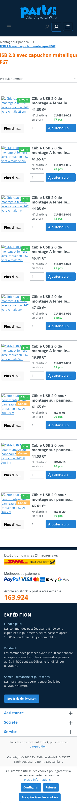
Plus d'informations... (38, 780)
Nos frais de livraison (22, 698)
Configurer (31, 787)
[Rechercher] (47, 26)
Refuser (51, 787)
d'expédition (38, 746)
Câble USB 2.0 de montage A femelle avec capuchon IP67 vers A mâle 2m (50, 249)
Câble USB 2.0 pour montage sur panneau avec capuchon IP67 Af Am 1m (52, 447)
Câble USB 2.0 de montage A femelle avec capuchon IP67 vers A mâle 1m (50, 199)
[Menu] (9, 26)
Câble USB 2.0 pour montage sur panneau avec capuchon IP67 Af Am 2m (52, 496)
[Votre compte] (56, 27)
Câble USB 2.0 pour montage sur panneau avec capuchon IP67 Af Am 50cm (52, 397)
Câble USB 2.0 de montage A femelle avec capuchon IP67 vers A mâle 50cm (50, 150)
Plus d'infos (13, 128)
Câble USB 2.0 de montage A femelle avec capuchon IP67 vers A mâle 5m (50, 348)
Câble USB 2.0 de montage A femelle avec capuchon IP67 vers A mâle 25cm (50, 100)
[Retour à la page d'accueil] (38, 12)
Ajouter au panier (62, 128)
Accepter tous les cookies (40, 797)
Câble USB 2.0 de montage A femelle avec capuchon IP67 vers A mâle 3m (50, 298)
